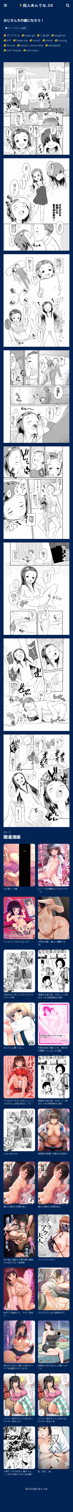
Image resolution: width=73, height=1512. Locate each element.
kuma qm (30, 35)
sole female (14, 50)
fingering (22, 40)
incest (36, 40)
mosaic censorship (31, 45)
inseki (49, 40)
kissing (62, 40)
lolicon (11, 45)
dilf (9, 40)
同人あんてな (40, 1489)
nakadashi (54, 45)
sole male (32, 50)
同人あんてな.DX (38, 5)
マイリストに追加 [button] (17, 28)
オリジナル (13, 35)
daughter (60, 35)
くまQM (44, 35)
